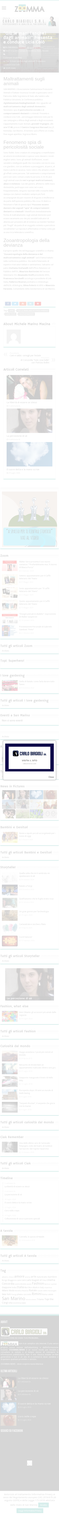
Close (51, 777)
